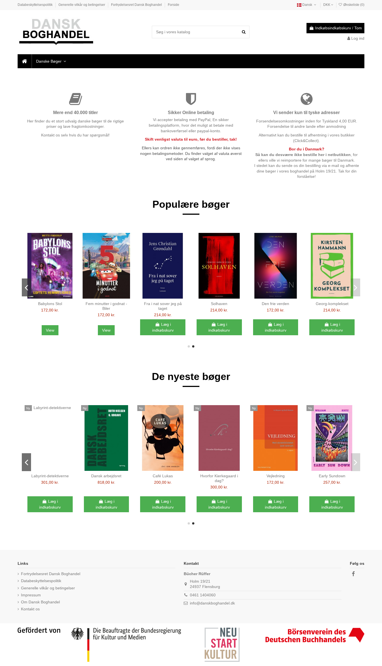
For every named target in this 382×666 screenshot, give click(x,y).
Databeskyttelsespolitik (35, 5)
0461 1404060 (203, 595)
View (50, 330)
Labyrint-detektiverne (50, 476)
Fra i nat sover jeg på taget (163, 306)
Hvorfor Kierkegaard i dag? (219, 478)
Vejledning (276, 476)
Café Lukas (163, 476)
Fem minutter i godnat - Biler (106, 306)
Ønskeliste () (353, 5)
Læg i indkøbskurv (163, 327)
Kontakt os (30, 609)
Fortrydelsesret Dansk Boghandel (137, 5)
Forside (173, 5)
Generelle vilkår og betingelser (82, 5)
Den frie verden (275, 303)
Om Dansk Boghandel (40, 602)
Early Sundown (332, 476)
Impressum (31, 595)
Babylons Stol (50, 303)
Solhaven (219, 303)
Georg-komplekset (332, 303)
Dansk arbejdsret (106, 476)
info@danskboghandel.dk (212, 603)
